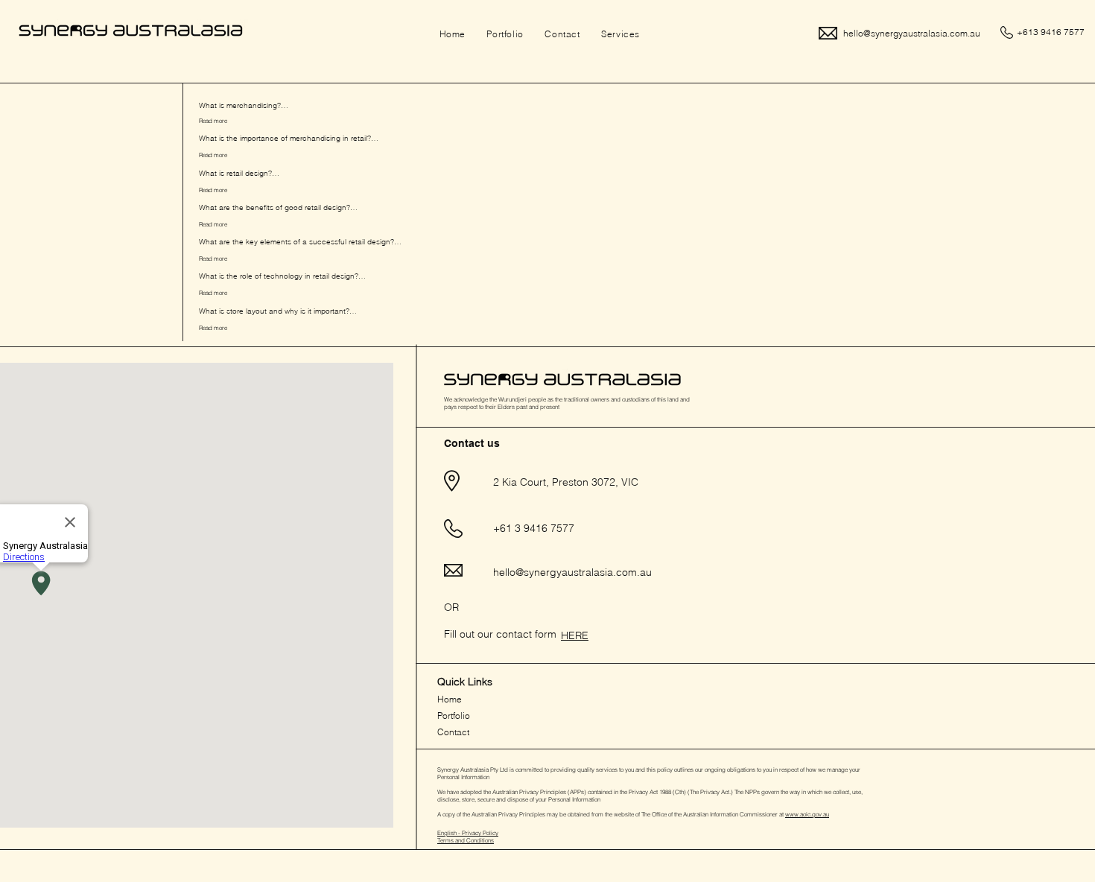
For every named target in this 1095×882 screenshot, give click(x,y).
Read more (213, 120)
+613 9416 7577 (1050, 31)
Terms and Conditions (465, 840)
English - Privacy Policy (467, 833)
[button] (620, 34)
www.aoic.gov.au (807, 814)
